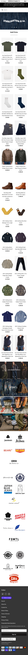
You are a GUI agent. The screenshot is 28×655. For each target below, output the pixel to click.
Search (3, 601)
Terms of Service (5, 613)
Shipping (3, 616)
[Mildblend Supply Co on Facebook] (6, 594)
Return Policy (4, 610)
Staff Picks (14, 32)
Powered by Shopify (4, 643)
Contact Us (4, 607)
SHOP (14, 406)
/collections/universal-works (14, 370)
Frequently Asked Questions (8, 623)
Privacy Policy (4, 620)
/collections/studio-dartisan (14, 21)
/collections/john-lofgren (14, 422)
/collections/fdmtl (14, 387)
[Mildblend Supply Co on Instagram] (9, 594)
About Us (3, 604)
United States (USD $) (7, 639)
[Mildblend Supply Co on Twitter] (2, 594)
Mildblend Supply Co (8, 642)
